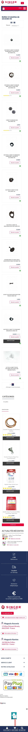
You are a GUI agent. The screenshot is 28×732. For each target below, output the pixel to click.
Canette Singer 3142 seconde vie (12, 120)
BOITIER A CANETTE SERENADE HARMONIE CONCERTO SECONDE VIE (12, 156)
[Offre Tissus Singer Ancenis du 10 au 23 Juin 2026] (4, 543)
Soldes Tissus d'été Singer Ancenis (15, 536)
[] (10, 384)
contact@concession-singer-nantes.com (14, 617)
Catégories (8, 397)
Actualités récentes (13, 531)
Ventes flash (5, 409)
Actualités (5, 401)
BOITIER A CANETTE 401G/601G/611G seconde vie (12, 225)
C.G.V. (1, 694)
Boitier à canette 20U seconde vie (12, 190)
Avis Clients (13, 723)
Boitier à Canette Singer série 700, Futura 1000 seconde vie (12, 86)
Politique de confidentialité (6, 697)
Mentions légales (4, 695)
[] (15, 384)
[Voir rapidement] (18, 40)
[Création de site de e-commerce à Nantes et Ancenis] (3, 703)
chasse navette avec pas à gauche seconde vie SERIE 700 (11, 260)
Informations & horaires (10, 633)
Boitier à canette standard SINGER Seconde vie (12, 330)
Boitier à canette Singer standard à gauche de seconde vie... (12, 51)
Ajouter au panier (15, 57)
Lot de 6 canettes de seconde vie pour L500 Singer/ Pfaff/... (11, 369)
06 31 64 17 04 (22, 3)
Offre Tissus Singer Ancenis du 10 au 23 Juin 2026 (14, 542)
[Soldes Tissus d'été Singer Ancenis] (5, 537)
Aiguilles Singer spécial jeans (11, 484)
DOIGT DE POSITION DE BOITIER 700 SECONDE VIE (11, 295)
